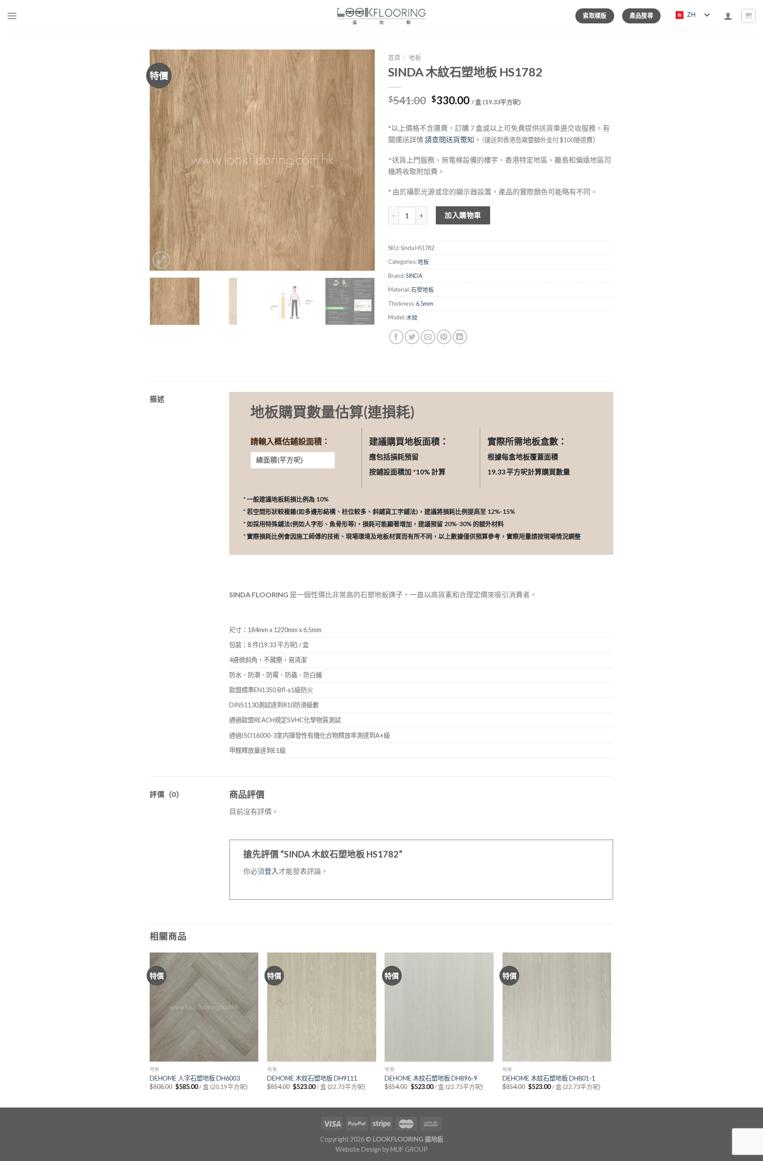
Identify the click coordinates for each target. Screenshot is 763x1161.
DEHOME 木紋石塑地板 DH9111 (312, 1078)
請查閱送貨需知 (449, 139)
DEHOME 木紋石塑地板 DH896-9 (431, 1078)
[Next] (359, 160)
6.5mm (424, 303)
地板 (415, 57)
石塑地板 (422, 289)
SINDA (414, 275)
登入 (271, 871)
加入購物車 (463, 215)
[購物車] (748, 16)
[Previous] (165, 160)
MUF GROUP (409, 1149)
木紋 (412, 317)
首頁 (394, 57)
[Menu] (12, 16)
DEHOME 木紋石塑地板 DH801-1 (548, 1078)
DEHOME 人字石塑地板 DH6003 (195, 1078)
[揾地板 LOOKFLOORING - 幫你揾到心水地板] (381, 16)
